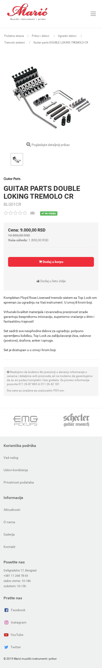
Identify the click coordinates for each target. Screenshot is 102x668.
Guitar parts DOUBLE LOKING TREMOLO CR (60, 42)
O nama (9, 522)
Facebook (18, 610)
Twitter (15, 647)
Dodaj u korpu (52, 262)
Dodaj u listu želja (53, 281)
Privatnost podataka (19, 482)
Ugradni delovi (67, 36)
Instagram (18, 622)
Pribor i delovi (41, 36)
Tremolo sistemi (15, 42)
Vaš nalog (11, 458)
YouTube (16, 635)
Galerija (9, 534)
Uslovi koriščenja (16, 470)
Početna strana (14, 36)
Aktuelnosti (12, 510)
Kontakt (9, 547)
